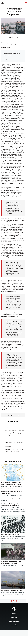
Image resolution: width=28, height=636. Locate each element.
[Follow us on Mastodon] (16, 601)
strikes (6, 415)
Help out (14, 617)
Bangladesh (12, 415)
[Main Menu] (26, 2)
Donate (14, 613)
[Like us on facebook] (11, 601)
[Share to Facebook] (4, 59)
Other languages (14, 621)
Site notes (14, 625)
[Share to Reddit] (7, 59)
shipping (19, 415)
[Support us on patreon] (14, 601)
